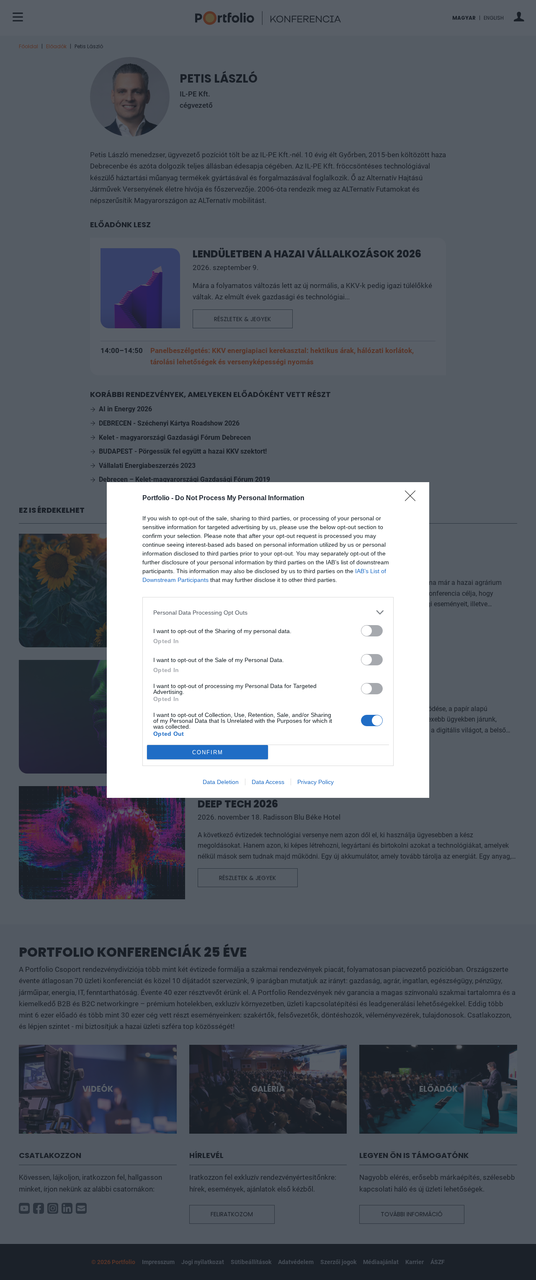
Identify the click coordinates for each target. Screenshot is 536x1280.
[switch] (372, 630)
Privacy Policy (315, 782)
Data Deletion (221, 782)
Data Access (268, 782)
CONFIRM (207, 752)
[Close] (413, 498)
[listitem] (268, 612)
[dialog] (268, 640)
